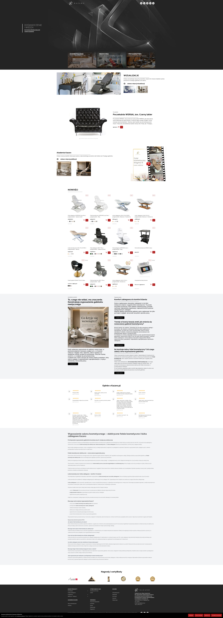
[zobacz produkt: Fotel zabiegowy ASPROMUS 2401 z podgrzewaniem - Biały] (131, 252)
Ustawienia (191, 615)
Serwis (91, 605)
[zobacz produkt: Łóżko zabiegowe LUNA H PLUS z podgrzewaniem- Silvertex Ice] (131, 285)
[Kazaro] (76, 3)
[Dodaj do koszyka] (118, 126)
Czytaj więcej (73, 363)
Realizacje (114, 594)
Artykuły (69, 605)
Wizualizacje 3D (115, 592)
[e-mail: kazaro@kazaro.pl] (147, 3)
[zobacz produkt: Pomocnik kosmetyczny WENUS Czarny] (153, 252)
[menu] (153, 3)
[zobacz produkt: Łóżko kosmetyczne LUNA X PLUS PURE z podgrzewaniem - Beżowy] (86, 252)
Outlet (91, 592)
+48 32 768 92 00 (138, 604)
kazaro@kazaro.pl (141, 603)
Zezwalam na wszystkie (216, 615)
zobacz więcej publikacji (68, 159)
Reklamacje (92, 607)
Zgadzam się (207, 615)
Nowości (114, 598)
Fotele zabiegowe (72, 592)
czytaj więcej (119, 317)
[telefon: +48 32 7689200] (144, 3)
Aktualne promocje (94, 590)
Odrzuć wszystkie (198, 615)
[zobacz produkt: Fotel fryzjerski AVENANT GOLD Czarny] (86, 284)
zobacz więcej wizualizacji (136, 83)
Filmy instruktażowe (72, 603)
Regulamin (92, 609)
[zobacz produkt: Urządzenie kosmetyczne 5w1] (153, 284)
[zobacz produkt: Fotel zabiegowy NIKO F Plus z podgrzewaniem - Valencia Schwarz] (109, 252)
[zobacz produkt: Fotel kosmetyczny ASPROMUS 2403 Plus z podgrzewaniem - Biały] (109, 220)
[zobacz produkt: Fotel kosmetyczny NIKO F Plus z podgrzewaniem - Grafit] (109, 285)
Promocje (114, 596)
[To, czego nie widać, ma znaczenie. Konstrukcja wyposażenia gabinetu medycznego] (66, 168)
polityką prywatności (21, 616)
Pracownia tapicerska (94, 601)
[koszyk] (141, 3)
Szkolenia (92, 603)
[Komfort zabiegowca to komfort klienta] (85, 168)
